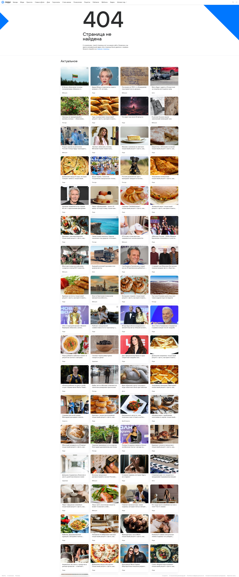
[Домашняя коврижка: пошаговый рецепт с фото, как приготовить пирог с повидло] (164, 349)
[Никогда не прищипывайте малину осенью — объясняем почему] (75, 111)
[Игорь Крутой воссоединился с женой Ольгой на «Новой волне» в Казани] (134, 319)
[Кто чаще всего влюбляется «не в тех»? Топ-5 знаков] (164, 498)
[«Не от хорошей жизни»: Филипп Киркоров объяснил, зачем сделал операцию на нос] (75, 319)
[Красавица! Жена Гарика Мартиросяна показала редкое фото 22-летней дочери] (134, 558)
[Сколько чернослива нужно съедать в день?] (105, 349)
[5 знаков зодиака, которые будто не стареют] (134, 469)
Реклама (17, 575)
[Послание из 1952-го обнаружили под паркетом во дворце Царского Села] (134, 81)
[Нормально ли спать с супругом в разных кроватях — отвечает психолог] (75, 558)
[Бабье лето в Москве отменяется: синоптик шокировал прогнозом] (105, 379)
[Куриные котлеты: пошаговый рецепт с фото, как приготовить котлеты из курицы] (75, 290)
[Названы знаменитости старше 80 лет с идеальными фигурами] (75, 200)
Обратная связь (231, 575)
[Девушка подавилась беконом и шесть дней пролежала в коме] (75, 469)
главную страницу (103, 49)
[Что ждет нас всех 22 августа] (134, 111)
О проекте (165, 575)
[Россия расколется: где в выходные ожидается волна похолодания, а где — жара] (134, 170)
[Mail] (2, 2)
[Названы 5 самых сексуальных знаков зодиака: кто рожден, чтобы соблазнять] (164, 528)
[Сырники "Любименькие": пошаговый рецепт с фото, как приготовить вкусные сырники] (134, 200)
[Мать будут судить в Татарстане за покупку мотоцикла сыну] (164, 81)
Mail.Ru (4, 575)
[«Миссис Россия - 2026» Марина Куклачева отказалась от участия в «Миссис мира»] (164, 230)
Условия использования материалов (215, 575)
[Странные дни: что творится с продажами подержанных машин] (164, 469)
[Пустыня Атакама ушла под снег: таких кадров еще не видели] (164, 290)
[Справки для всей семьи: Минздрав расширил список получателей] (75, 409)
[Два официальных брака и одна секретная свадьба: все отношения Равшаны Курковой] (134, 349)
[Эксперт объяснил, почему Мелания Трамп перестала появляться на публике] (105, 140)
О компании (10, 575)
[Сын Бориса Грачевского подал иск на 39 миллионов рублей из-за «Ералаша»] (134, 260)
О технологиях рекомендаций (177, 575)
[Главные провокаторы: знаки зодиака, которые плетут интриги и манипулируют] (134, 498)
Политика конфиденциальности (195, 575)
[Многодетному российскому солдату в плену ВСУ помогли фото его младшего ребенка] (75, 260)
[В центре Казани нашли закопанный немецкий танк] (164, 111)
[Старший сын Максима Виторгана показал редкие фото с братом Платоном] (164, 260)
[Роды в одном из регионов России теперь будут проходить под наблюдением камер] (75, 140)
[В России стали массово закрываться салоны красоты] (134, 230)
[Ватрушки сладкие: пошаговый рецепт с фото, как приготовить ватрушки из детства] (134, 290)
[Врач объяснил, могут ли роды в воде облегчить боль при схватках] (134, 379)
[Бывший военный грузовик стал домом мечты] (105, 260)
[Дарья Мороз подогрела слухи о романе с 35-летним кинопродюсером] (105, 81)
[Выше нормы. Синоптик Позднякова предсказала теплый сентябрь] (105, 170)
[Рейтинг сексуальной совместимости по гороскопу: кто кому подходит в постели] (105, 319)
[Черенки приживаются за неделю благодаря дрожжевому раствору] (105, 439)
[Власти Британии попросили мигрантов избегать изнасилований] (105, 290)
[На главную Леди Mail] (7, 2)
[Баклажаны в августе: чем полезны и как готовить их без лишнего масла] (134, 409)
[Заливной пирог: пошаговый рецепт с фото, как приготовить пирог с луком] (164, 200)
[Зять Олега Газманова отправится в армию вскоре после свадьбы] (164, 319)
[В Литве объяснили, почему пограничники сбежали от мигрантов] (75, 81)
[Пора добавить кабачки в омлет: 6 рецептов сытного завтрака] (75, 349)
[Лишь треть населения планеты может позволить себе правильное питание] (105, 498)
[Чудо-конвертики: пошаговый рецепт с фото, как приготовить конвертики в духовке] (105, 111)
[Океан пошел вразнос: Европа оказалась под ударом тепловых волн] (105, 230)
